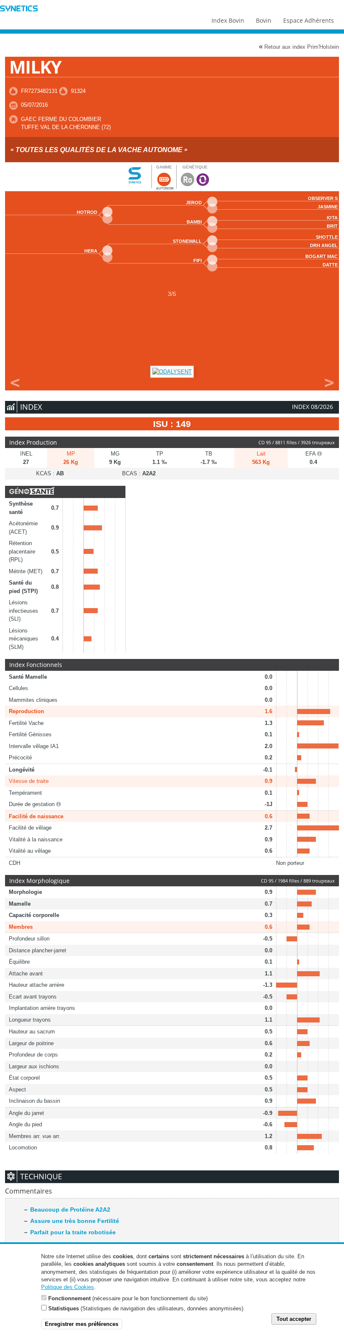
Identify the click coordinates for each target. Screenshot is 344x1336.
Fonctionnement (69, 1298)
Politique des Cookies (67, 1287)
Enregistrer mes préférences (81, 1324)
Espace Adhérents (308, 20)
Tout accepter (293, 1319)
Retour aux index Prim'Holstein (299, 46)
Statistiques (63, 1308)
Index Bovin (227, 20)
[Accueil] (19, 9)
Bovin (263, 20)
